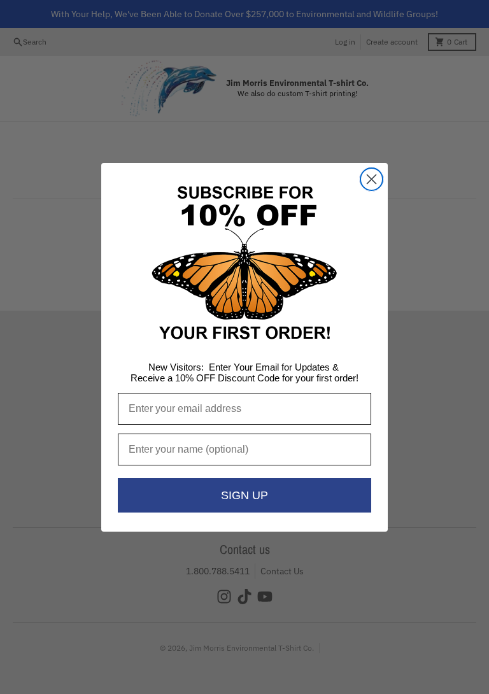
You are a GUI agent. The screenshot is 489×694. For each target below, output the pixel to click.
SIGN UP (244, 495)
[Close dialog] (371, 179)
